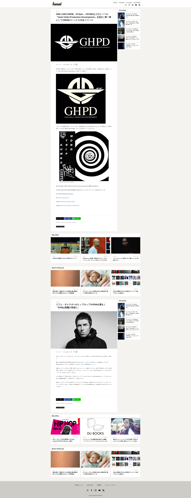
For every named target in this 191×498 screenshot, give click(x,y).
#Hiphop (58, 403)
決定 (100, 190)
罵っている (92, 364)
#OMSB (58, 222)
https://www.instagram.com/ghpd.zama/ (70, 205)
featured (114, 256)
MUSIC (115, 2)
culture (84, 437)
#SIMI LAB (68, 222)
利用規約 (99, 485)
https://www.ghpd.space (63, 197)
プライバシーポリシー (110, 485)
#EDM (62, 403)
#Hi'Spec (63, 222)
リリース (87, 128)
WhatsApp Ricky (79, 362)
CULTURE (129, 2)
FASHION (121, 2)
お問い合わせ (90, 485)
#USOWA (74, 222)
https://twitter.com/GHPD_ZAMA (66, 201)
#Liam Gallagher (69, 403)
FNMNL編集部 (66, 64)
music (57, 11)
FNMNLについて (79, 485)
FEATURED (137, 2)
